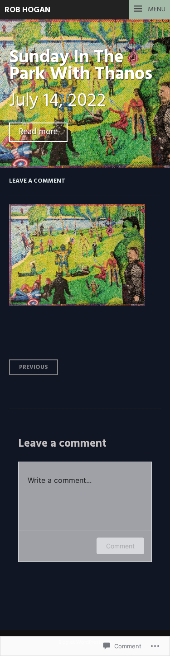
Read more (38, 132)
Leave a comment (37, 181)
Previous (33, 367)
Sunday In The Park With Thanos (80, 66)
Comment (120, 546)
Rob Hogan (27, 10)
